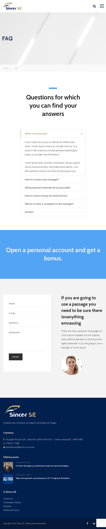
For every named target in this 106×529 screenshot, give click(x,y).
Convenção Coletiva (12, 502)
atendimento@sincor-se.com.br (20, 447)
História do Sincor (11, 510)
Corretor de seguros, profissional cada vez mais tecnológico (42, 466)
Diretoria (7, 506)
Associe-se (8, 498)
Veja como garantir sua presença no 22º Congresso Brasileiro (43, 478)
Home (5, 68)
